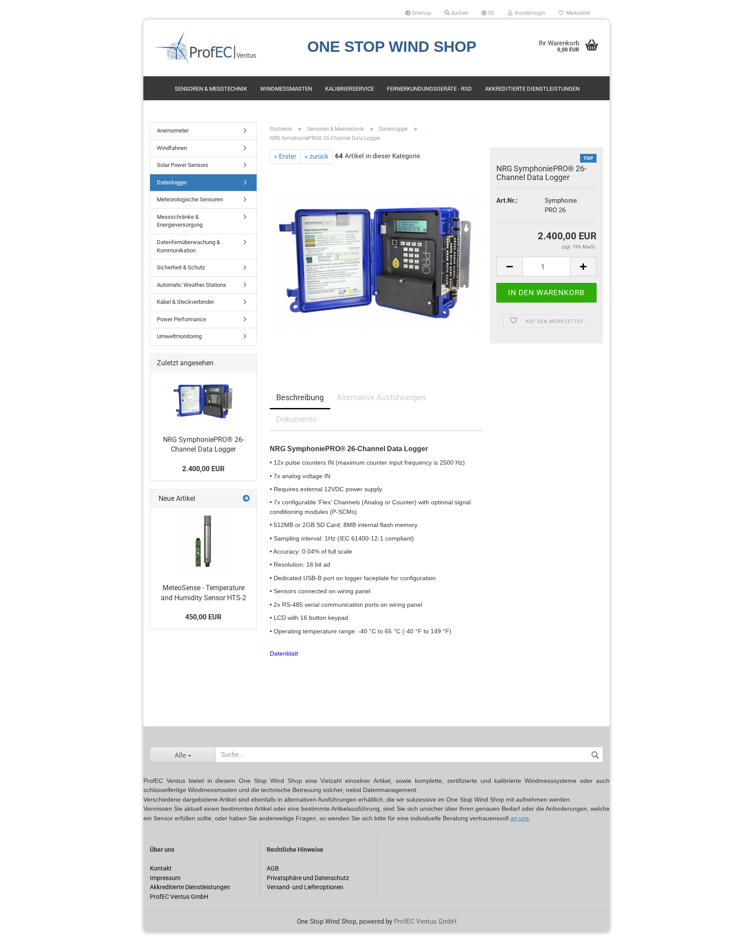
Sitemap (420, 13)
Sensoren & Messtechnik (211, 88)
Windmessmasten (286, 88)
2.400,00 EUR (203, 469)
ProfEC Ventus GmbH (425, 921)
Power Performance (181, 319)
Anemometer (173, 130)
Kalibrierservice (349, 88)
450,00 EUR (203, 617)
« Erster (285, 156)
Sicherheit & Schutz (181, 267)
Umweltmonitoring (179, 336)
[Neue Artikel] (246, 499)
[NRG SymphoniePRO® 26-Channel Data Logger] (376, 261)
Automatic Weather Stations (191, 285)
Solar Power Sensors (182, 165)
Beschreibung (300, 397)
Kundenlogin (528, 13)
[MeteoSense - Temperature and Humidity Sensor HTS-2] (203, 542)
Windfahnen (172, 148)
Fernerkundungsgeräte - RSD (429, 88)
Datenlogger (172, 182)
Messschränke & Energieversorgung (180, 221)
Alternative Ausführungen (381, 397)
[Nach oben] (24, 939)
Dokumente (296, 419)
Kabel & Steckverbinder (185, 302)
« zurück (317, 156)
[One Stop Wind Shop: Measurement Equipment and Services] (221, 48)
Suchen (459, 13)
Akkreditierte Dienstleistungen (532, 88)
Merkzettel (576, 13)
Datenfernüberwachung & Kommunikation (188, 246)
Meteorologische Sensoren (190, 199)
